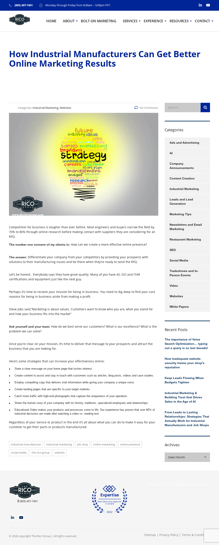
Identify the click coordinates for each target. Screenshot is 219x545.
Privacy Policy (169, 535)
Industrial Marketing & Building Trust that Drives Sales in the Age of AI (183, 397)
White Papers (179, 306)
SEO (173, 250)
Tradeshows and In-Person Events (184, 273)
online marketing (104, 444)
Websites (176, 296)
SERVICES (130, 21)
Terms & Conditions (196, 535)
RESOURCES (179, 21)
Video (174, 285)
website (60, 452)
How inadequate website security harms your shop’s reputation (184, 363)
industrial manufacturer (26, 444)
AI (171, 153)
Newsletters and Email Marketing (186, 227)
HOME (51, 21)
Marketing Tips (180, 214)
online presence (130, 444)
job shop (82, 444)
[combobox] (187, 457)
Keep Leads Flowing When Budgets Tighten (184, 380)
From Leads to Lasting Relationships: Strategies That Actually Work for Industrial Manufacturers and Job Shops (187, 419)
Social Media (179, 260)
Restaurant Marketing (185, 239)
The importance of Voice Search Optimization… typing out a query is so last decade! (186, 344)
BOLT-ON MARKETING (98, 21)
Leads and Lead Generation (181, 201)
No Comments (149, 108)
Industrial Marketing (59, 444)
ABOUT (68, 21)
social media (19, 452)
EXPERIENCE (153, 21)
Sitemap (150, 535)
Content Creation (182, 178)
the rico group (41, 452)
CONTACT (202, 21)
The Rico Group (41, 536)
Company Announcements (182, 166)
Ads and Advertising (184, 142)
